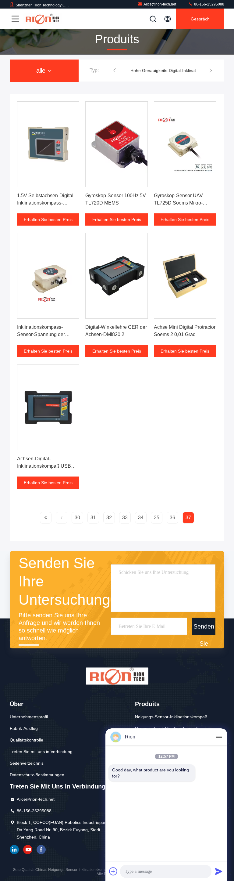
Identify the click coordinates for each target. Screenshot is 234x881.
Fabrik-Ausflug (24, 728)
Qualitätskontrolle (26, 740)
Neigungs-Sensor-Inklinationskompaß (171, 716)
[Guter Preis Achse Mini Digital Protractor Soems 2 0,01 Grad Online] (185, 275)
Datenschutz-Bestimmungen (37, 774)
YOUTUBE (27, 849)
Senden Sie (203, 629)
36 (172, 517)
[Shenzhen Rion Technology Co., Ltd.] (42, 19)
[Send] (219, 871)
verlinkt (14, 849)
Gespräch (200, 18)
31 (93, 517)
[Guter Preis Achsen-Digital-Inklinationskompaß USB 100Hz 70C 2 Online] (48, 407)
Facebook (41, 849)
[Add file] (113, 871)
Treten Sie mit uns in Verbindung (41, 751)
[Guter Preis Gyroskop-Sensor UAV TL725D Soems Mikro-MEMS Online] (185, 144)
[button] (114, 70)
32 (109, 517)
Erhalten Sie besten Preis (48, 219)
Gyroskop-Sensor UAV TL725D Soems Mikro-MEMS (178, 203)
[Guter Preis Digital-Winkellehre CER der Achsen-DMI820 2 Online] (116, 275)
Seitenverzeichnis (27, 763)
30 (77, 517)
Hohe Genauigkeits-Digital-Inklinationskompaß (175, 70)
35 (156, 517)
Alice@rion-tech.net (160, 4)
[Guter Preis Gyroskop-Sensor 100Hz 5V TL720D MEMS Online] (116, 144)
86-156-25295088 (208, 4)
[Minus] (218, 737)
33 (125, 517)
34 (141, 517)
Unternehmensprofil (29, 716)
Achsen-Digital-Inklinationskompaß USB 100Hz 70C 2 (44, 466)
